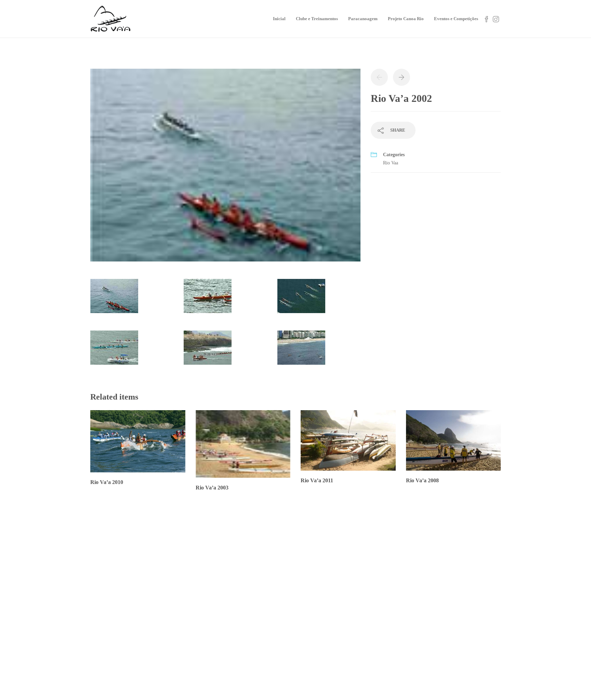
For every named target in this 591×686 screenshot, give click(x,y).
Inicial (279, 18)
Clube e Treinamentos (317, 18)
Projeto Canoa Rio (406, 18)
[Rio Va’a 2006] (519, 614)
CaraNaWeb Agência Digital (307, 674)
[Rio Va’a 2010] (519, 579)
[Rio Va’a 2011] (484, 579)
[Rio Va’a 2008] (484, 614)
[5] (208, 350)
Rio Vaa (390, 162)
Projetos (343, 569)
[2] (208, 299)
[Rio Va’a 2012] (450, 579)
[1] (225, 168)
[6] (301, 350)
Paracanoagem (363, 18)
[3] (301, 299)
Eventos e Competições (456, 18)
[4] (114, 350)
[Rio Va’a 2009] (450, 614)
